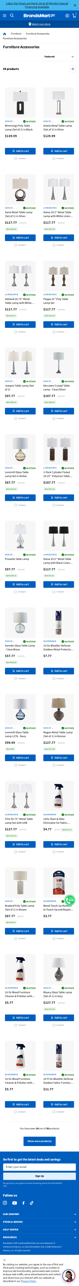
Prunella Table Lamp (17, 559)
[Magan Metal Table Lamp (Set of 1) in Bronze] (58, 709)
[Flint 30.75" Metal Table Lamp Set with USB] (20, 796)
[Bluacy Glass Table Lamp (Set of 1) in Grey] (58, 969)
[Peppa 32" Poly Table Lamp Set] (58, 276)
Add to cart (22, 151)
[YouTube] (14, 1203)
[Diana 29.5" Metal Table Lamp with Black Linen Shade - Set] (58, 536)
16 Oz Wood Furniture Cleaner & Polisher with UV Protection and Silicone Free (18, 1081)
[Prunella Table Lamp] (20, 536)
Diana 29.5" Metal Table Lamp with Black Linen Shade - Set (57, 561)
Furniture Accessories (37, 34)
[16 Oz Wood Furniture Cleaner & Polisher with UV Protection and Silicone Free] (20, 1056)
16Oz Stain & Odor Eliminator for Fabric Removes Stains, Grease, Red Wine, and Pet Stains (57, 821)
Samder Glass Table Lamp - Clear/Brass (20, 647)
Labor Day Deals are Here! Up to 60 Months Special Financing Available (37, 5)
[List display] (72, 69)
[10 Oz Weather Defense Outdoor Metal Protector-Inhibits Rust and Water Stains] (58, 622)
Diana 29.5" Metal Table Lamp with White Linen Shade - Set (57, 214)
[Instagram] (5, 1203)
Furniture (16, 34)
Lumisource (50, 468)
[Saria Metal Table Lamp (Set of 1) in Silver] (20, 189)
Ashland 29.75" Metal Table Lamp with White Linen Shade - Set (18, 301)
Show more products (39, 1141)
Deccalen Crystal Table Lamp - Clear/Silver (56, 387)
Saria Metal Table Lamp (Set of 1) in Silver (18, 214)
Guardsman (49, 641)
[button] (69, 900)
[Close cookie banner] (5, 1260)
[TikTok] (31, 1203)
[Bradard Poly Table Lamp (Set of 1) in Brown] (20, 882)
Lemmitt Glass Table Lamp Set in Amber (17, 474)
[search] (12, 15)
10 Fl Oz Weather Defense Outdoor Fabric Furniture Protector (58, 1081)
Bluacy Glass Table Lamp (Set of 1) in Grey (57, 994)
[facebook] (23, 1203)
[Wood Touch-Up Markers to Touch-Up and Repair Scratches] (58, 882)
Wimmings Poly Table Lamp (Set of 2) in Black (19, 128)
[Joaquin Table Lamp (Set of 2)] (20, 362)
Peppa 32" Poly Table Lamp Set (55, 301)
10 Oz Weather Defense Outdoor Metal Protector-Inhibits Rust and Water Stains (58, 648)
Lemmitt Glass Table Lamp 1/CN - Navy (17, 734)
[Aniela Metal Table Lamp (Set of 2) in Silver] (58, 102)
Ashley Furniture (11, 121)
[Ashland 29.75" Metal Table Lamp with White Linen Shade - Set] (20, 276)
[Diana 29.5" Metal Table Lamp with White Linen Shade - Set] (58, 189)
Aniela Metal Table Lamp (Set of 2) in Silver (57, 128)
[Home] (4, 34)
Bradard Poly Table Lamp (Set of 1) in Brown (19, 908)
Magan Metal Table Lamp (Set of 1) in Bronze (58, 734)
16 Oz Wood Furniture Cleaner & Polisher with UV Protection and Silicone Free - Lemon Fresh (18, 994)
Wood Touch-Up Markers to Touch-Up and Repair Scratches (57, 908)
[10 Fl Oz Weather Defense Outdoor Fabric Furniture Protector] (58, 1056)
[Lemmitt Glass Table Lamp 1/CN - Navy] (20, 709)
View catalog (5, 15)
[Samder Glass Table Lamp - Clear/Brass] (20, 622)
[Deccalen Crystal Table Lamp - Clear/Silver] (58, 362)
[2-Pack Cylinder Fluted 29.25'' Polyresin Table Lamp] (58, 449)
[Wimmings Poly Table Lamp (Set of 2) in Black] (20, 102)
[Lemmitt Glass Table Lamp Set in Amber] (20, 449)
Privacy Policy (28, 1281)
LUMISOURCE (50, 208)
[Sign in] (67, 15)
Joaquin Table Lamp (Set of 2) (19, 387)
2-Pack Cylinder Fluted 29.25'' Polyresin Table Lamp (56, 474)
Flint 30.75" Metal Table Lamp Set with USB (19, 821)
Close (75, 5)
